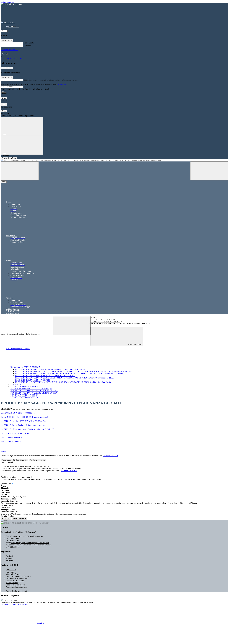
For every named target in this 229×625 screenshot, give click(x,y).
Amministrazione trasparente (16, 587)
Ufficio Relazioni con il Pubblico (18, 576)
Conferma (12, 158)
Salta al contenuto (7, 2)
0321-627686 (14, 538)
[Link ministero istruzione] (11, 4)
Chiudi (4, 98)
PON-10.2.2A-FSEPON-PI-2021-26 (24, 397)
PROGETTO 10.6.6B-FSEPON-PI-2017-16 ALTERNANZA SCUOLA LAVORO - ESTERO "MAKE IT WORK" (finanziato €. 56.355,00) (69, 374)
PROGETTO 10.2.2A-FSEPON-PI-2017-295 (32, 380)
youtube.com (6, 484)
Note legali (10, 572)
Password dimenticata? (9, 50)
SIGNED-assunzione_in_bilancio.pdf (15, 433)
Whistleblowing (12, 583)
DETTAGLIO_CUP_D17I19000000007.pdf (18, 413)
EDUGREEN (15, 384)
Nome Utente (28, 43)
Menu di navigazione (134, 344)
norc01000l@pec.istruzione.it (30, 545)
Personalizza (6, 460)
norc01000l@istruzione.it (30, 543)
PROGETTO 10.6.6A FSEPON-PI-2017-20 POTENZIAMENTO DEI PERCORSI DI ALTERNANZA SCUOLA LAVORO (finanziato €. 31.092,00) (73, 371)
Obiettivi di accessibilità (15, 580)
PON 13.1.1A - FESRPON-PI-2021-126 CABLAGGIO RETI (34, 391)
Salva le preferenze (19, 518)
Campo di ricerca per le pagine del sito (15, 334)
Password (27, 45)
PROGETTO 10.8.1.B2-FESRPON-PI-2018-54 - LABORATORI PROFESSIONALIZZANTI (51, 369)
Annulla (4, 158)
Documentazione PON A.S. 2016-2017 (105, 322)
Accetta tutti (37, 460)
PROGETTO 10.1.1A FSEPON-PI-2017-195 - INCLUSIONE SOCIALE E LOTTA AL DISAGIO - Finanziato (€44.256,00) (63, 382)
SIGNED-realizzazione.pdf (11, 441)
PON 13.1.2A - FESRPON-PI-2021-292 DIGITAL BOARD (33, 393)
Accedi (4, 31)
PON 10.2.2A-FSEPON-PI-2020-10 (24, 386)
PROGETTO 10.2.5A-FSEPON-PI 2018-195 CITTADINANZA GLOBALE (45, 376)
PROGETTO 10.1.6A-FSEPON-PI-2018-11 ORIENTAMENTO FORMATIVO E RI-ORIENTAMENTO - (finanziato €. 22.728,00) (66, 378)
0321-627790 (14, 540)
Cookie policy (11, 570)
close (4, 182)
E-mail (26, 80)
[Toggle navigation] (20, 170)
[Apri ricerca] (209, 170)
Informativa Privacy (13, 574)
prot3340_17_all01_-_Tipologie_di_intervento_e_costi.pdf (23, 425)
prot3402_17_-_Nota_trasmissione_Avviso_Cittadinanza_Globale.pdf (27, 429)
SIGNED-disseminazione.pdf (12, 437)
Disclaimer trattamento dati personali (14, 605)
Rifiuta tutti (20, 460)
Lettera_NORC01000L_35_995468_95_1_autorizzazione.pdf (24, 417)
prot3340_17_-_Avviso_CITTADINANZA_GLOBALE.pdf (24, 421)
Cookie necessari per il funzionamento (15, 477)
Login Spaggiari (62, 84)
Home (93, 317)
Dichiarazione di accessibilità (17, 578)
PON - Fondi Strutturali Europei (103, 319)
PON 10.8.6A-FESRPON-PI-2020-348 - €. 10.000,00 (31, 389)
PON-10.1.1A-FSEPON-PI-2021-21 (24, 395)
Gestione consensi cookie (15, 585)
